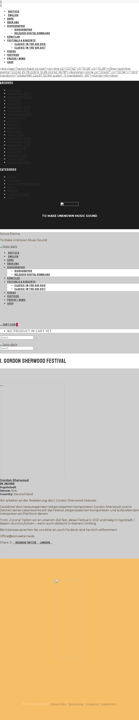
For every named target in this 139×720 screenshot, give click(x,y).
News (11, 187)
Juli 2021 (13, 121)
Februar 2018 (17, 155)
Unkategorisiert (18, 194)
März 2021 (14, 131)
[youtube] (69, 225)
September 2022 (19, 97)
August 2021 (16, 117)
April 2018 (14, 152)
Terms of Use (76, 703)
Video (11, 197)
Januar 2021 (16, 135)
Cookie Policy (108, 703)
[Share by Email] (51, 542)
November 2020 (19, 141)
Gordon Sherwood (14, 480)
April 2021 (14, 128)
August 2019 (16, 148)
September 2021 (19, 114)
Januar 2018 (16, 159)
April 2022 (14, 104)
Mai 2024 (13, 90)
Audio (11, 177)
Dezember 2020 (19, 138)
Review (12, 190)
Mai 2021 (13, 124)
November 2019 (18, 145)
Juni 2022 (14, 100)
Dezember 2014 (18, 162)
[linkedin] (78, 225)
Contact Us (92, 703)
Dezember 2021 (18, 107)
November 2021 (18, 110)
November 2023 (19, 93)
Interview (14, 180)
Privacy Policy (58, 703)
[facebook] (61, 225)
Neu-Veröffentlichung (23, 184)
